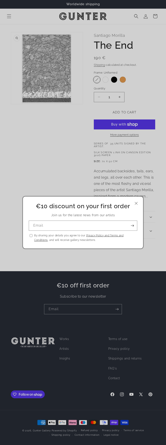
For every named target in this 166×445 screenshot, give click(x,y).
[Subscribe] (132, 226)
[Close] (136, 203)
